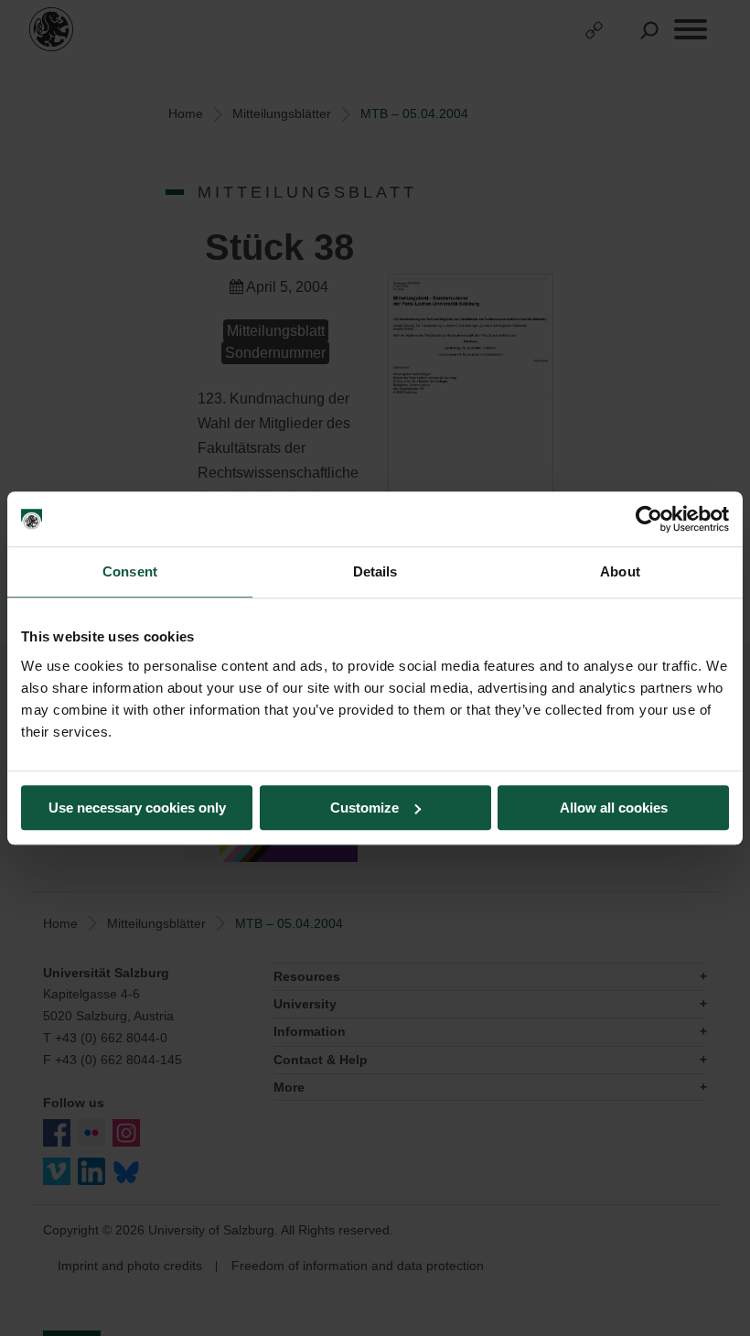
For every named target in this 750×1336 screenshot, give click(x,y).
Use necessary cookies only (137, 807)
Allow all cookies (614, 807)
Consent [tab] (129, 571)
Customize (364, 807)
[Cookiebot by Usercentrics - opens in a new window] (649, 519)
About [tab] (620, 571)
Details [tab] (375, 571)
